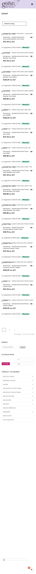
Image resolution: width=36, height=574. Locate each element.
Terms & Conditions (11, 546)
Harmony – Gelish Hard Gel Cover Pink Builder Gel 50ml (16, 190)
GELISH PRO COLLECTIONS (12, 388)
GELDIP (5, 384)
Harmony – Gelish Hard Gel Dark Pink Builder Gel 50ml (15, 209)
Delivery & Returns (11, 550)
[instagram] (8, 539)
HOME (7, 440)
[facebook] (4, 539)
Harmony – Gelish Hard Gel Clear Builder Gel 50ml (16, 95)
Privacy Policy (9, 553)
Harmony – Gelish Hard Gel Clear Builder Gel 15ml (16, 57)
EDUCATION (7, 416)
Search (22, 347)
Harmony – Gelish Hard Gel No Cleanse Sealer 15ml (15, 247)
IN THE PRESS (9, 462)
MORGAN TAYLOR (9, 380)
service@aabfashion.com (14, 524)
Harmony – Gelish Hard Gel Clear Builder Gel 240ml (16, 76)
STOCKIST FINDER (11, 458)
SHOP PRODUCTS (11, 447)
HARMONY (17, 17)
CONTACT (8, 465)
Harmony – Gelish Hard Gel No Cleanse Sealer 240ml (15, 266)
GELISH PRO (7, 400)
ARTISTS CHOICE (8, 376)
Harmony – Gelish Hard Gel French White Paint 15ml (13, 228)
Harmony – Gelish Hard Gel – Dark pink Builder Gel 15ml (14, 38)
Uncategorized (8, 420)
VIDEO (7, 451)
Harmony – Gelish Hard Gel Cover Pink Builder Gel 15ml (16, 171)
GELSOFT (6, 404)
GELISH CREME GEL (9, 408)
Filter (5, 364)
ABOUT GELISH (10, 444)
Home (10, 17)
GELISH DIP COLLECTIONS (12, 392)
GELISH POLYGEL (8, 396)
